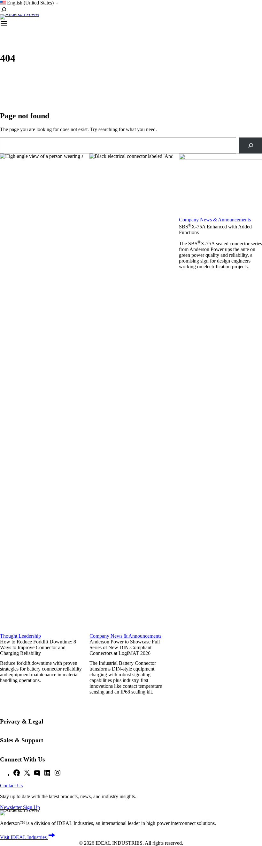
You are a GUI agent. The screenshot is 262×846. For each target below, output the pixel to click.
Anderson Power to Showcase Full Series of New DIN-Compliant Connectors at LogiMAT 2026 (124, 647)
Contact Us (11, 785)
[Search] (250, 145)
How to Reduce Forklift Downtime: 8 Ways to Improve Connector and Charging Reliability (38, 647)
